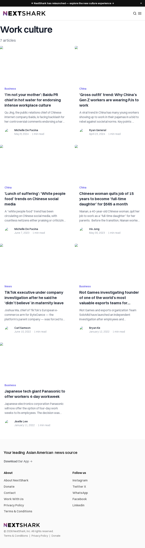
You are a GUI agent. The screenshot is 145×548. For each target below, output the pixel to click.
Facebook (79, 499)
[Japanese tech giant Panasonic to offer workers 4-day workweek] (35, 361)
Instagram (80, 480)
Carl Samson (22, 328)
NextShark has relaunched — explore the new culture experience (72, 3)
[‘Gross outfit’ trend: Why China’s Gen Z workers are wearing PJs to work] (110, 64)
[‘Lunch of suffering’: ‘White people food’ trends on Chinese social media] (35, 163)
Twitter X (79, 486)
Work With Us (14, 499)
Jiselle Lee (21, 421)
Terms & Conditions (18, 511)
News (8, 286)
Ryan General (97, 130)
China (82, 88)
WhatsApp (80, 493)
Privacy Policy (14, 505)
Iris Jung (94, 229)
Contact (10, 493)
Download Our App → (18, 461)
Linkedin (78, 505)
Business (10, 88)
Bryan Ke (94, 328)
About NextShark (16, 480)
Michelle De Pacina (26, 130)
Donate (9, 486)
